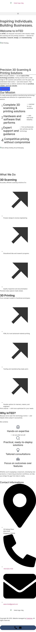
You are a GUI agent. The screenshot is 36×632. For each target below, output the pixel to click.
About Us (5, 89)
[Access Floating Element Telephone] (15, 627)
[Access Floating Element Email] (20, 627)
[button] (18, 13)
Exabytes (29, 618)
